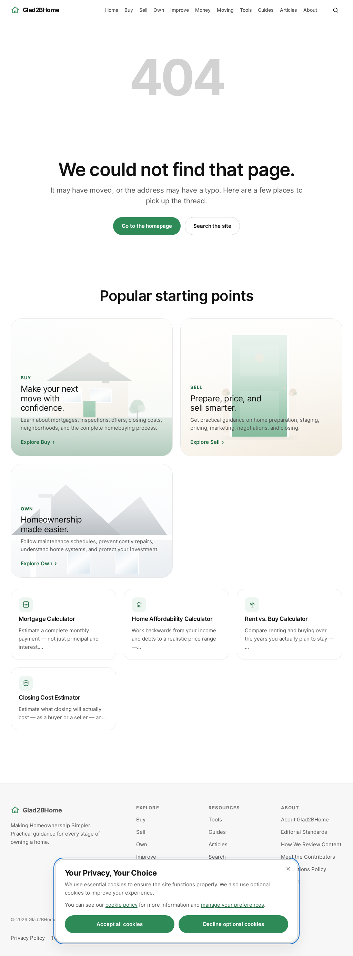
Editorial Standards (304, 832)
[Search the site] (335, 10)
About (310, 10)
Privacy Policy (28, 938)
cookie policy (121, 904)
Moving (225, 10)
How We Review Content (311, 844)
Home (111, 10)
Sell (143, 10)
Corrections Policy (303, 869)
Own (158, 10)
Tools (246, 10)
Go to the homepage (147, 226)
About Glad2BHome (305, 819)
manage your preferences (232, 904)
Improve (179, 10)
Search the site (212, 226)
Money (203, 10)
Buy (128, 10)
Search (217, 856)
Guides (266, 10)
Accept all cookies (120, 924)
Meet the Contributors (308, 856)
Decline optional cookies (233, 924)
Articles (288, 10)
